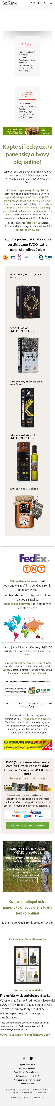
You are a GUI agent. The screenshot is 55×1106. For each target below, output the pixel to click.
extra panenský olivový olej (24, 197)
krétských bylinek (43, 204)
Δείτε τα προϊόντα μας (29, 95)
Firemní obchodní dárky (27, 990)
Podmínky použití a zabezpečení (27, 1072)
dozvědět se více (27, 880)
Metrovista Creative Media (33, 1098)
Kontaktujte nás (27, 1084)
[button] (33, 2)
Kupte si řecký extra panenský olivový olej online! (27, 154)
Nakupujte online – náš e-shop (27, 778)
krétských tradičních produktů (34, 718)
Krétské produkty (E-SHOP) (27, 1076)
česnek (19, 207)
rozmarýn (44, 207)
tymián (34, 207)
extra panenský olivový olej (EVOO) (25, 663)
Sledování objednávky (27, 1068)
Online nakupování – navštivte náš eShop (27, 825)
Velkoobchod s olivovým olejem (27, 1080)
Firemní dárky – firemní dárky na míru (27, 939)
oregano (10, 207)
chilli (27, 207)
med (30, 211)
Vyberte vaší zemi (27, 1064)
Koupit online (28, 44)
